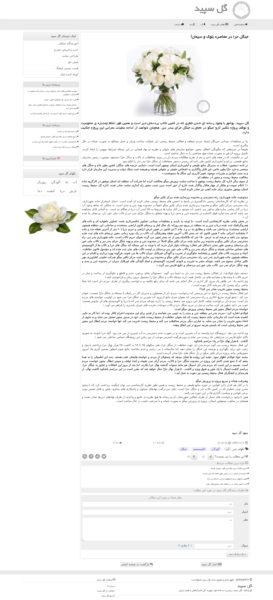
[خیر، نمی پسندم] (194, 457)
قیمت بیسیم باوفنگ (67, 68)
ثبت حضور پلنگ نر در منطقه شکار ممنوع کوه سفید (226, 484)
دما (191, 24)
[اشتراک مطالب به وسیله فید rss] (85, 456)
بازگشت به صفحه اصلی (135, 564)
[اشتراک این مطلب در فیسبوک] (91, 456)
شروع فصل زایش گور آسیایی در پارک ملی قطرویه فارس (53, 113)
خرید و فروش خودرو (66, 49)
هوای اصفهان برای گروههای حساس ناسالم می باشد (227, 479)
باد (66, 182)
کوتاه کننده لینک (69, 74)
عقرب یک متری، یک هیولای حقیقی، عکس (60, 100)
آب (202, 24)
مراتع (229, 161)
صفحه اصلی (239, 24)
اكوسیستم (199, 449)
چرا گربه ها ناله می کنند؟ (67, 131)
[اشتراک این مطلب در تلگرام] (97, 456)
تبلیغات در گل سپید (106, 591)
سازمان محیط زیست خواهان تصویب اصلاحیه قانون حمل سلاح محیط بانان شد (53, 106)
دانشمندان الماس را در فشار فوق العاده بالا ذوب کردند (225, 474)
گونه (216, 305)
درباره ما (111, 586)
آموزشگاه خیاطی (68, 43)
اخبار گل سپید (209, 564)
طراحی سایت (70, 55)
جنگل (129, 157)
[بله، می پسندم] (211, 457)
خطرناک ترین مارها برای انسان (65, 147)
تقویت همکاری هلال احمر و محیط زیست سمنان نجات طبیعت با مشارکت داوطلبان (52, 92)
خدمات (177, 24)
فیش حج (73, 62)
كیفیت (51, 191)
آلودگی (215, 449)
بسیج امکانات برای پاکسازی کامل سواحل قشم (229, 468)
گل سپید (237, 432)
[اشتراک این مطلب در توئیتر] (104, 456)
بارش (73, 191)
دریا (62, 191)
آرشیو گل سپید (108, 596)
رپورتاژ (41, 182)
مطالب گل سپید (218, 24)
